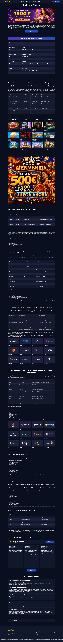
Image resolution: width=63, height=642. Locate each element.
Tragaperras (49, 119)
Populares (12, 119)
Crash (37, 119)
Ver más (31, 570)
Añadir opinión (50, 541)
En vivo (25, 119)
